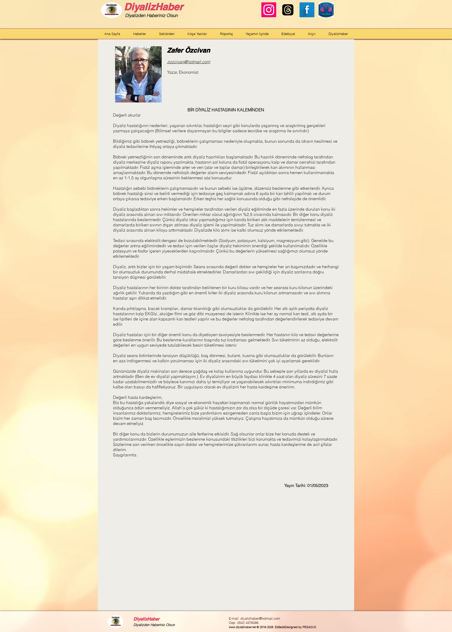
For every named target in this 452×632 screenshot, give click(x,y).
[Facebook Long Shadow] (307, 9)
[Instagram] (268, 9)
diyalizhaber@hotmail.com (260, 618)
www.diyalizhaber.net (242, 627)
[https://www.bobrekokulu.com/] (326, 9)
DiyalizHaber (153, 7)
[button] (139, 34)
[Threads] (287, 9)
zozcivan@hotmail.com (188, 61)
